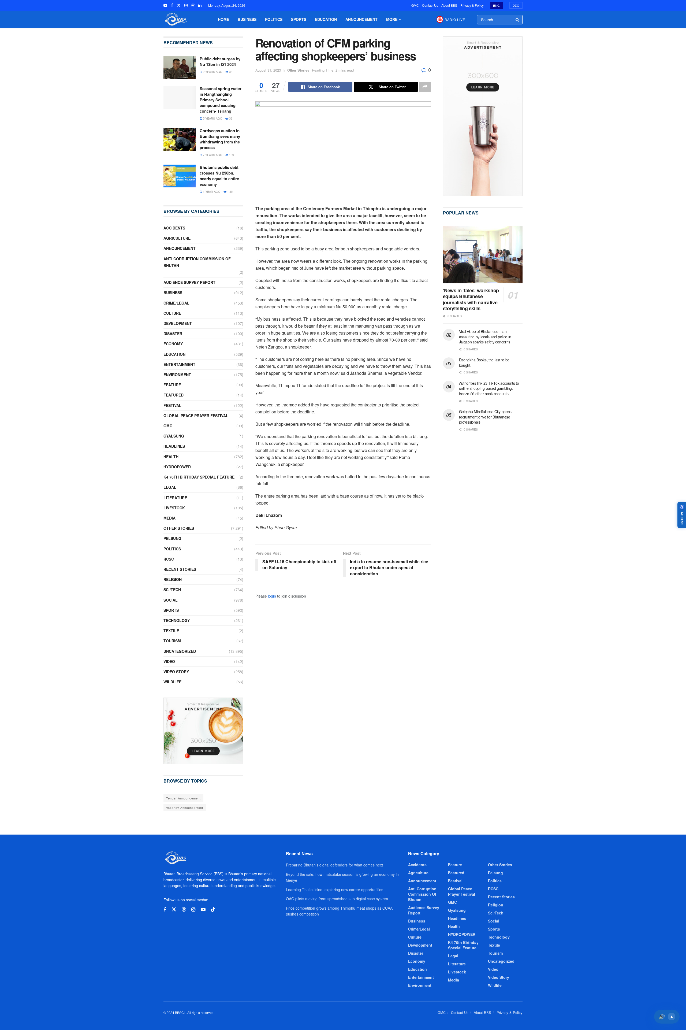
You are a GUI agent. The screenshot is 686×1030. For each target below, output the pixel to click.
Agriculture (177, 238)
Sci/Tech (172, 589)
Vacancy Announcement (184, 807)
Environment (177, 374)
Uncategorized (179, 651)
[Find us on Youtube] (165, 5)
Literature (175, 497)
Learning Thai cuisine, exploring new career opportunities (334, 889)
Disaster (172, 333)
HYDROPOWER (177, 466)
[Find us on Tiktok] (213, 909)
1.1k (229, 191)
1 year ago (211, 191)
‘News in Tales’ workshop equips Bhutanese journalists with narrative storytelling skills (471, 299)
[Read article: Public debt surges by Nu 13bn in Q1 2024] (179, 67)
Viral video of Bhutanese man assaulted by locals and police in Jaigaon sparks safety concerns (485, 336)
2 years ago (212, 71)
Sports (298, 19)
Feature (172, 384)
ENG (496, 5)
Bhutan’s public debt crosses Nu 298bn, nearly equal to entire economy (219, 175)
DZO (516, 5)
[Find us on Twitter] (179, 5)
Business (247, 19)
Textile (171, 630)
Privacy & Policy (472, 5)
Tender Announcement (183, 798)
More (391, 19)
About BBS (449, 5)
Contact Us (430, 5)
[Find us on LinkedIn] (200, 5)
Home (223, 19)
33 (230, 71)
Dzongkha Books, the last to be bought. (484, 362)
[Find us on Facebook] (172, 5)
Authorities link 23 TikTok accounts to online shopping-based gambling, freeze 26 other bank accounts (489, 388)
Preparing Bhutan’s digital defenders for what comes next (334, 865)
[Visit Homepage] (175, 19)
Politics (273, 19)
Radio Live (455, 19)
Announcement (361, 19)
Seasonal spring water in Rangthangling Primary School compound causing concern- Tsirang (220, 100)
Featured (173, 395)
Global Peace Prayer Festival (195, 415)
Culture (172, 313)
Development (177, 323)
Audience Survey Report (189, 282)
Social (170, 600)
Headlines (174, 446)
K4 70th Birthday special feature (198, 477)
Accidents (174, 228)
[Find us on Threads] (193, 5)
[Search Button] (518, 19)
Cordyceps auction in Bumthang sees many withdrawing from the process (220, 139)
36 (230, 118)
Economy (173, 343)
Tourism (172, 640)
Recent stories (179, 569)
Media (169, 518)
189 (231, 155)
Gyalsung (173, 436)
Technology (176, 620)
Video (169, 661)
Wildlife (172, 681)
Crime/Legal (176, 303)
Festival (172, 405)
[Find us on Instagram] (186, 5)
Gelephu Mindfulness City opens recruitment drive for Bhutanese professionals (485, 417)
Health (170, 456)
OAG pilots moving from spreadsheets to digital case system (337, 898)
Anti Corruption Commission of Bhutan (197, 262)
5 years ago (212, 118)
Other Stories (298, 70)
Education (326, 19)
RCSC (168, 559)
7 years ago (212, 155)
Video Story (176, 671)
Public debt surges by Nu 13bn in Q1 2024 (220, 61)
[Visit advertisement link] (203, 731)
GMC (415, 5)
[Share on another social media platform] (425, 87)
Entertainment (179, 364)
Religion (172, 579)
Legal (169, 487)
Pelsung (172, 538)
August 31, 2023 (268, 70)
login (272, 596)
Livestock (174, 507)
